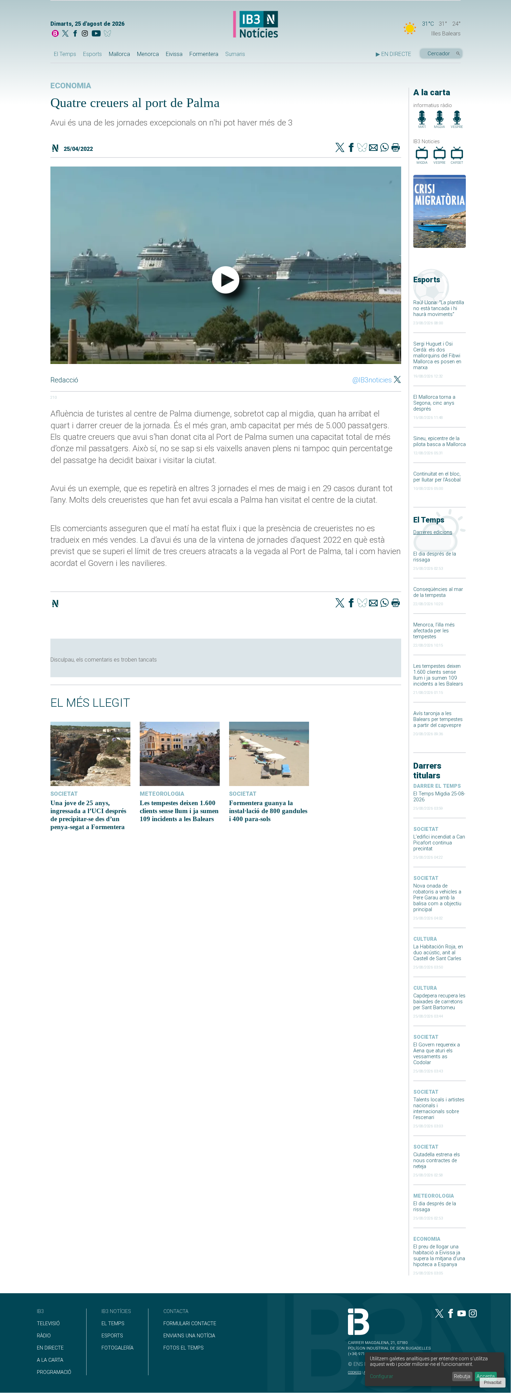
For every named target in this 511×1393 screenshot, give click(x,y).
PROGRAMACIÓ (54, 1372)
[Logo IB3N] (255, 25)
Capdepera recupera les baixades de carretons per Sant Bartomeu (439, 1002)
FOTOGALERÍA (117, 1348)
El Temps (65, 54)
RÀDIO (44, 1336)
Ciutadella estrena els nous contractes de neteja (436, 1160)
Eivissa (174, 54)
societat (425, 829)
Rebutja (462, 1376)
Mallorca (119, 54)
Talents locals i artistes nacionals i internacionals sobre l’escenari (438, 1108)
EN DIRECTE (50, 1348)
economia (426, 1239)
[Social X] (65, 34)
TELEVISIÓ (48, 1324)
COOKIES (354, 1372)
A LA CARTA (50, 1360)
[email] (373, 148)
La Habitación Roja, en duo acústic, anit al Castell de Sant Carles (438, 953)
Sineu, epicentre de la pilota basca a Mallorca (439, 441)
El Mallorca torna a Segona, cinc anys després (434, 403)
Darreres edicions (432, 532)
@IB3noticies (372, 380)
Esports (92, 54)
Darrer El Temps (437, 786)
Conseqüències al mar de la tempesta (438, 592)
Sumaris (235, 54)
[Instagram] (84, 34)
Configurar (381, 1376)
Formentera (203, 54)
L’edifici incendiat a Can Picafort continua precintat (439, 843)
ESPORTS (112, 1336)
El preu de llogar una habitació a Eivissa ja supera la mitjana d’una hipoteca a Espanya (439, 1256)
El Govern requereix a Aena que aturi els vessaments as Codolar (436, 1054)
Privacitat (492, 1382)
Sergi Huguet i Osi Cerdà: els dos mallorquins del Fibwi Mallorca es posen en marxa (437, 356)
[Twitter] (340, 148)
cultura (425, 939)
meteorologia (433, 1196)
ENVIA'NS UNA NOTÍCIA (189, 1336)
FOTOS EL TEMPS (183, 1348)
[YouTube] (96, 34)
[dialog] (434, 1369)
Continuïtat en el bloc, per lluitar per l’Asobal (437, 477)
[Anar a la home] (55, 34)
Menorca (148, 54)
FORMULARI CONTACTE (189, 1324)
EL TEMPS (113, 1324)
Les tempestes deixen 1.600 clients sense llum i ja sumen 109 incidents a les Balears (438, 675)
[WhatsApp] (384, 148)
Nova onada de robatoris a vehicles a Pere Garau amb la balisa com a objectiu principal (437, 898)
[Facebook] (75, 34)
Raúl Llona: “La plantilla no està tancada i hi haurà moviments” (438, 308)
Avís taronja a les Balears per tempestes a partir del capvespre (438, 719)
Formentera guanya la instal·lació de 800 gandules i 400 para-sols (268, 811)
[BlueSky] (108, 34)
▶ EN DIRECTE (393, 54)
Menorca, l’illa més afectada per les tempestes (434, 631)
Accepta (486, 1376)
